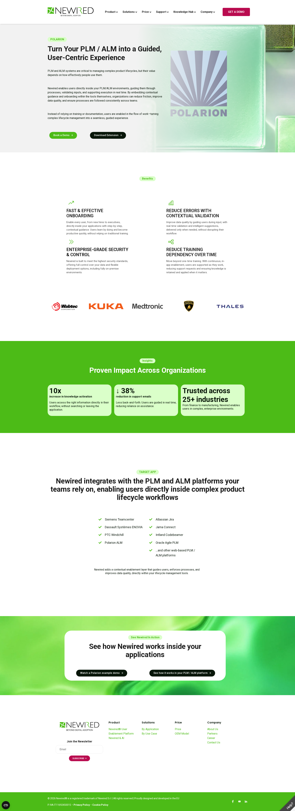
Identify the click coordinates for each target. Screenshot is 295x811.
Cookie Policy (100, 804)
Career (211, 738)
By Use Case (149, 733)
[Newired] (71, 12)
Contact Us (213, 742)
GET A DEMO (236, 11)
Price (178, 729)
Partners (212, 733)
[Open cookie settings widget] (6, 805)
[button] (63, 135)
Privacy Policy (82, 804)
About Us (212, 729)
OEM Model (182, 733)
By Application (150, 729)
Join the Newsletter (79, 741)
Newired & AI (116, 738)
